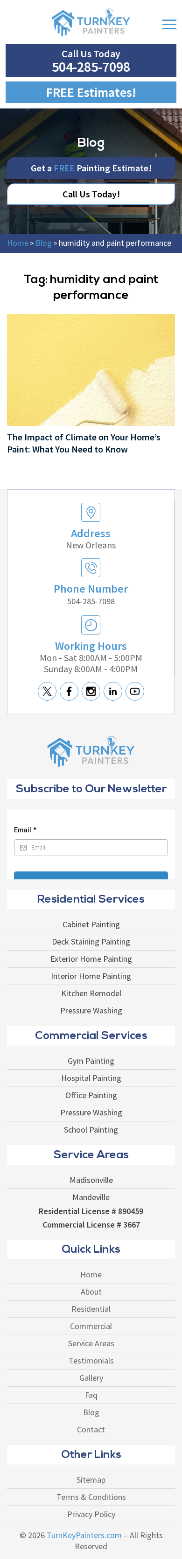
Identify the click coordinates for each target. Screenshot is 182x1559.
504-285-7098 (91, 67)
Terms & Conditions (91, 1497)
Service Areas (91, 1343)
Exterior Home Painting (91, 959)
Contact (91, 1429)
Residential (91, 1309)
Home (91, 1274)
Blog (91, 1412)
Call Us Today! (91, 194)
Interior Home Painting (91, 976)
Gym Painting (91, 1061)
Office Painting (91, 1095)
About (91, 1292)
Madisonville (91, 1180)
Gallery (91, 1378)
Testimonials (91, 1361)
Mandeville (91, 1197)
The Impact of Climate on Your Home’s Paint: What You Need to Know (84, 443)
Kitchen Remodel (91, 993)
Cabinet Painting (91, 924)
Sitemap (91, 1480)
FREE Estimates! (91, 92)
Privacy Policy (91, 1514)
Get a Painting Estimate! (91, 168)
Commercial (91, 1326)
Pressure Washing (91, 1011)
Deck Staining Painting (91, 942)
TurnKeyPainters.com (84, 1535)
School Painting (91, 1130)
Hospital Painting (91, 1078)
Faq (91, 1395)
